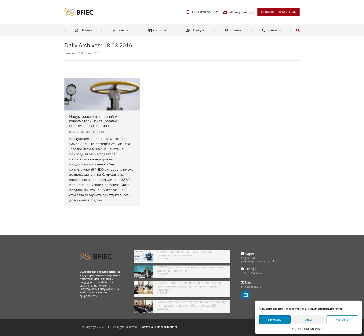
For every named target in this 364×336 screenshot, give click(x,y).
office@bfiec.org (241, 12)
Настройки (342, 319)
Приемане (274, 319)
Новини (73, 132)
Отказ (308, 319)
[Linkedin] (245, 294)
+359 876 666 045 (205, 12)
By (85, 132)
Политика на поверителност (306, 328)
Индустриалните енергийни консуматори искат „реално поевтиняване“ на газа (93, 121)
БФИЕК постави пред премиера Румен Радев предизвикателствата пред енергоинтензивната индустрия (190, 286)
